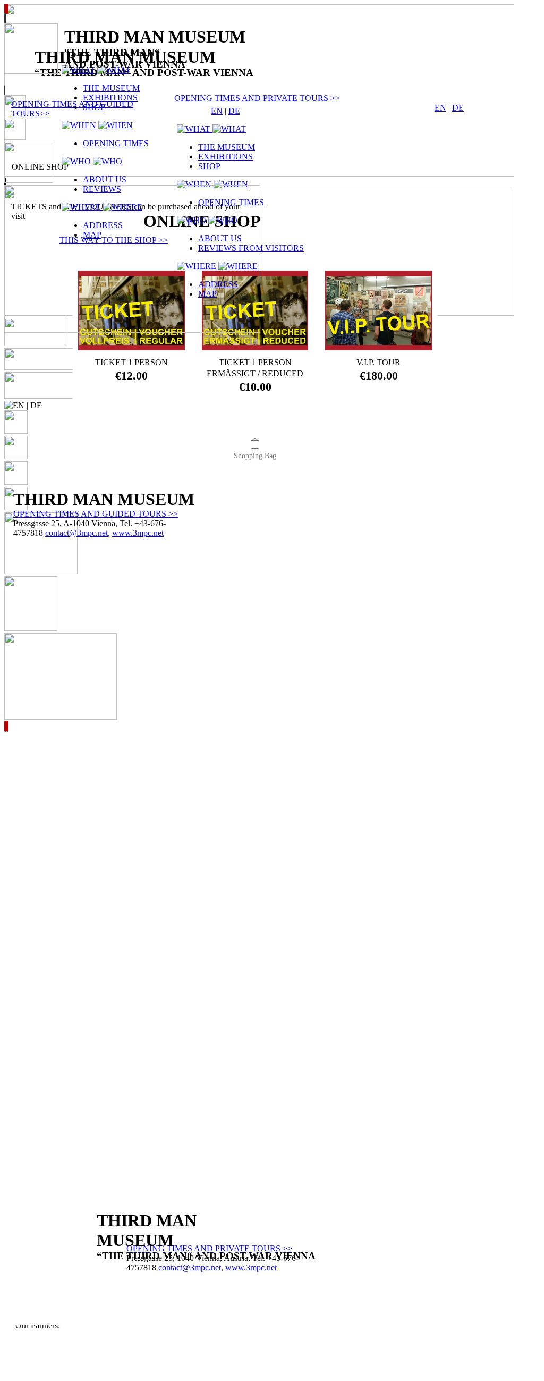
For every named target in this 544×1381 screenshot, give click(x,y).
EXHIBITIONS (110, 97)
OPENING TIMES (116, 143)
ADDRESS (103, 225)
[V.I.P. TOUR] (378, 310)
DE (458, 107)
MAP (92, 234)
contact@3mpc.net (189, 1267)
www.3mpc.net (251, 1267)
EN (440, 107)
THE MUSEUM (111, 87)
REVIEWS (102, 188)
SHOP (94, 107)
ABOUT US (104, 179)
